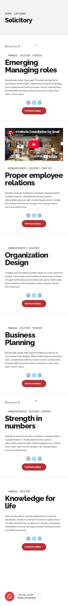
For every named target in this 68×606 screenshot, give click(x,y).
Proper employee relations (34, 179)
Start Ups (46, 168)
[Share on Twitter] (34, 102)
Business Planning (20, 339)
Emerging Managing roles (31, 66)
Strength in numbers (23, 422)
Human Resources (17, 168)
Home (8, 13)
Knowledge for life (30, 502)
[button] (10, 46)
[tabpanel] (34, 46)
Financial (13, 55)
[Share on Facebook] (28, 102)
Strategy (37, 55)
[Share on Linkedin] (39, 102)
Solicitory (25, 55)
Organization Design (26, 259)
